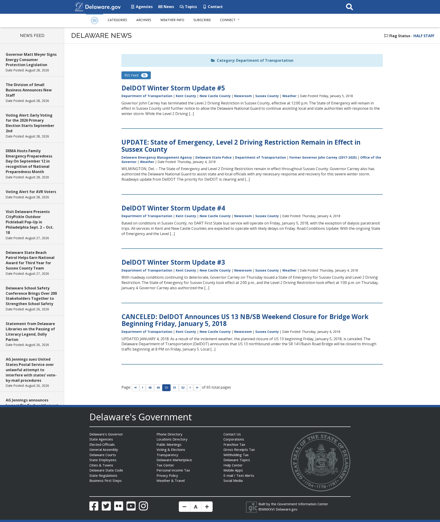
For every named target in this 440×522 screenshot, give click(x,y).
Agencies (144, 6)
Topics (190, 6)
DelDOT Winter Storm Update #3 (173, 262)
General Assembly (103, 449)
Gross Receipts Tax (239, 449)
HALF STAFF (423, 35)
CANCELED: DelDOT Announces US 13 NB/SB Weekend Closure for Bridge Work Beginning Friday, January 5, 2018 (244, 320)
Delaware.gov (286, 509)
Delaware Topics (236, 459)
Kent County (186, 96)
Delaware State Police (213, 157)
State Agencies (101, 439)
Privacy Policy (167, 475)
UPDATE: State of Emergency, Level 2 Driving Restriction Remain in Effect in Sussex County (240, 146)
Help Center (233, 465)
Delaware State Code (106, 470)
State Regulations (103, 475)
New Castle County (215, 96)
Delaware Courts (102, 454)
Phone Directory (169, 434)
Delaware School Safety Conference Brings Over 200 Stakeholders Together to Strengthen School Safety (31, 296)
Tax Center (165, 465)
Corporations (233, 439)
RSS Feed (132, 75)
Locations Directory (172, 439)
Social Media (233, 480)
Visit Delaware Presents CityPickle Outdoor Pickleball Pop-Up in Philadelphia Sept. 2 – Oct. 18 (29, 222)
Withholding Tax (236, 454)
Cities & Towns (101, 465)
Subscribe (202, 20)
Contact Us (232, 434)
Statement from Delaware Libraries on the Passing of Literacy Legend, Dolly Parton (30, 331)
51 (174, 388)
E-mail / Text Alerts (238, 475)
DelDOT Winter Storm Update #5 (173, 88)
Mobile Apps (233, 470)
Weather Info (172, 20)
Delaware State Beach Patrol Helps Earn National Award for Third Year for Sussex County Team (30, 260)
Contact (215, 6)
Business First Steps (105, 480)
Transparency (167, 454)
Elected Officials (102, 444)
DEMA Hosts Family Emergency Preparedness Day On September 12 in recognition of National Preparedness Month (29, 161)
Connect (228, 20)
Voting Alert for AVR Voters (31, 191)
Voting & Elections (171, 449)
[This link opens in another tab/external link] (79, 6)
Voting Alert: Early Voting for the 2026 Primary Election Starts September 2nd (30, 123)
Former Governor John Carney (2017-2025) (323, 157)
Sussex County (267, 96)
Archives (143, 20)
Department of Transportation (146, 96)
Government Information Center (302, 504)
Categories (117, 20)
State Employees (102, 459)
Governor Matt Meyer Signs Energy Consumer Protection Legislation (31, 59)
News (168, 6)
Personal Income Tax (173, 470)
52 (182, 388)
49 (158, 388)
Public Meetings (169, 444)
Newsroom (243, 96)
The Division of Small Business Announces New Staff (29, 90)
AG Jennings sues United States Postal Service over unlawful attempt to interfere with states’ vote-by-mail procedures (31, 370)
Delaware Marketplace (174, 459)
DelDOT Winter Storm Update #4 (173, 208)
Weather (289, 96)
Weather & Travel (171, 480)
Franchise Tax (234, 444)
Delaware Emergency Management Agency (156, 157)
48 (149, 388)
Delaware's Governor (106, 434)
